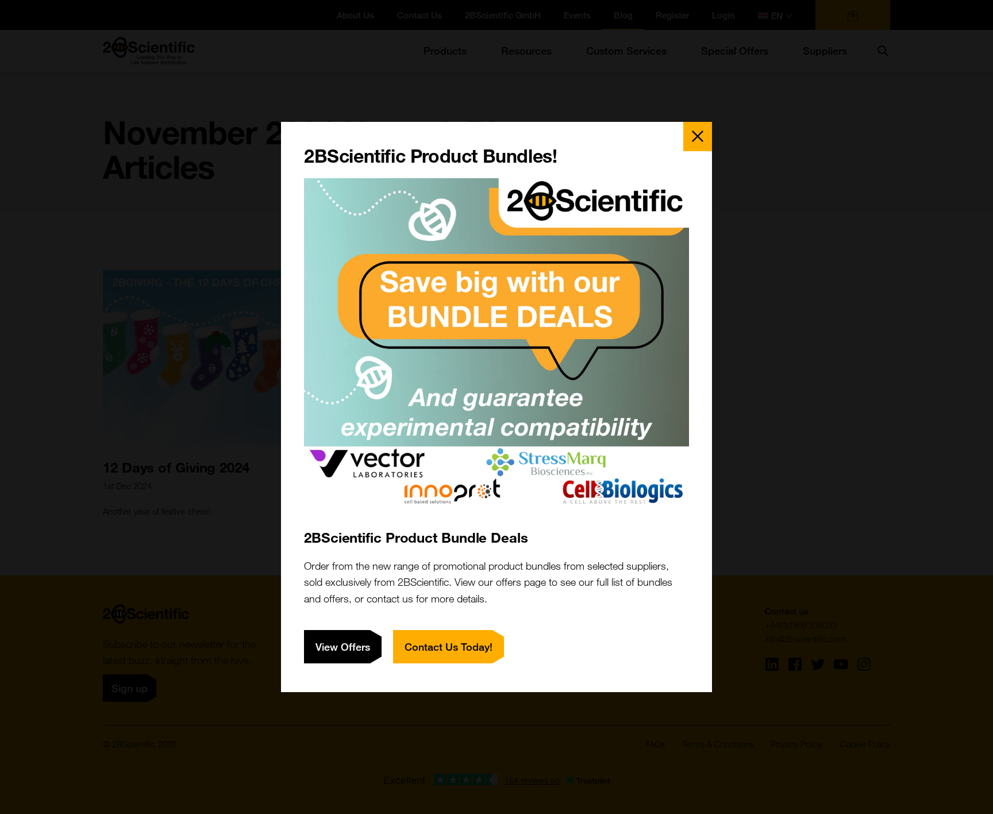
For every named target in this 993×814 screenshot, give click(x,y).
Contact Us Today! (448, 646)
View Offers (342, 646)
